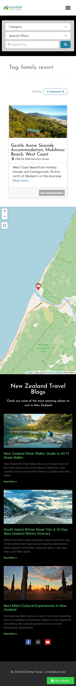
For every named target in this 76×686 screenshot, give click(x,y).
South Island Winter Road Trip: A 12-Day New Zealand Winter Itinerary (36, 531)
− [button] (5, 216)
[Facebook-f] (28, 642)
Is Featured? (54, 91)
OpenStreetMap (54, 372)
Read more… (21, 180)
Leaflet (30, 372)
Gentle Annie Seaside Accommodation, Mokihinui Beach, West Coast (38, 150)
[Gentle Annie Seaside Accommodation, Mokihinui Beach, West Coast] (38, 286)
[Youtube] (48, 642)
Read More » (10, 481)
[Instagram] (38, 642)
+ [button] (5, 210)
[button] (68, 8)
